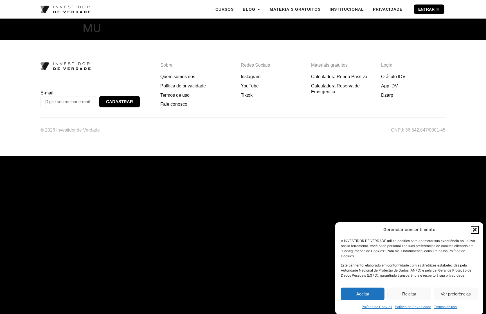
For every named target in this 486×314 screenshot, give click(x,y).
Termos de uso (445, 307)
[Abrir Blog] (259, 9)
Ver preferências (456, 294)
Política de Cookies (377, 307)
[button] (475, 229)
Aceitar (362, 294)
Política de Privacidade (413, 307)
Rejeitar (409, 294)
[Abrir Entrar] (438, 9)
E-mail (46, 93)
